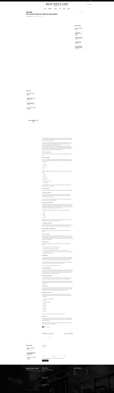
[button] (91, 4)
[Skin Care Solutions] (69, 380)
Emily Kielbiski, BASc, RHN (30, 16)
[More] (72, 16)
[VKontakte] (38, 371)
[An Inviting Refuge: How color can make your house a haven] (38, 354)
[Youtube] (89, 4)
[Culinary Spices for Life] (69, 387)
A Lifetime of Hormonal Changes (48, 333)
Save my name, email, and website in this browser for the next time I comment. (53, 358)
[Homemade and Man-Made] (38, 94)
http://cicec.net (33, 122)
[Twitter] (87, 4)
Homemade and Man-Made (31, 94)
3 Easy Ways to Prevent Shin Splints (47, 369)
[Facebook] (86, 4)
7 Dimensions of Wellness (68, 333)
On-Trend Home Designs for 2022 (31, 108)
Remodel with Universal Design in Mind (31, 98)
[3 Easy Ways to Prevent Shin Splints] (69, 372)
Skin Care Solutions (45, 377)
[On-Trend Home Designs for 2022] (38, 109)
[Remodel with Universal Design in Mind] (38, 99)
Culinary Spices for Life (45, 384)
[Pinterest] (68, 16)
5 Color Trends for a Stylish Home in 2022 (31, 103)
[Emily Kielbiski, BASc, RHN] (33, 116)
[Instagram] (35, 371)
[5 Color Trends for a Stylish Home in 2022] (38, 104)
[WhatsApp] (70, 16)
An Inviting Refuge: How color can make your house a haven (31, 353)
